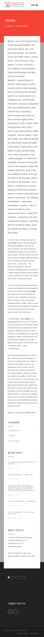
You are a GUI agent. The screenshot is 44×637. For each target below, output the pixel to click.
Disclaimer (35, 633)
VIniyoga (11, 436)
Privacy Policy (22, 633)
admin (10, 26)
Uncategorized (14, 431)
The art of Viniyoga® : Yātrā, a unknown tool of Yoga (21, 513)
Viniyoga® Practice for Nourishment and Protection (21, 463)
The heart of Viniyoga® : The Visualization (22, 501)
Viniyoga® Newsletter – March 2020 (20, 475)
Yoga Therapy (22, 26)
